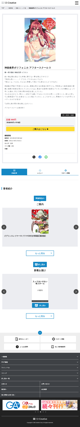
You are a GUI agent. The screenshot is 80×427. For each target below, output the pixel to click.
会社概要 (44, 389)
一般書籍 (10, 8)
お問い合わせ (45, 384)
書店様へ (4, 389)
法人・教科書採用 (60, 347)
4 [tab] (43, 411)
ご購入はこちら (39, 128)
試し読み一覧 (5, 378)
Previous (3, 227)
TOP (3, 8)
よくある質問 (24, 347)
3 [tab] (40, 411)
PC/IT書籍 (4, 362)
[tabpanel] (23, 405)
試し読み (42, 305)
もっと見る (40, 253)
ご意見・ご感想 (69, 115)
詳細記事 (14, 173)
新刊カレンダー (24, 339)
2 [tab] (38, 411)
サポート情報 (66, 173)
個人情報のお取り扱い (8, 395)
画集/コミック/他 (21, 8)
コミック (4, 373)
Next (76, 227)
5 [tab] (45, 411)
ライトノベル (5, 367)
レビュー (40, 173)
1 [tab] (35, 411)
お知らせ (4, 384)
